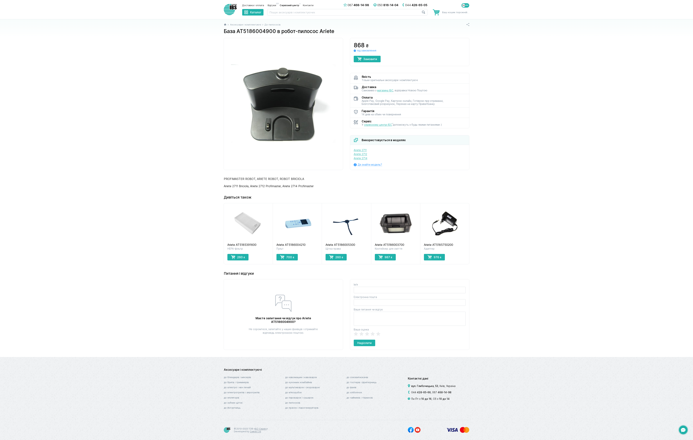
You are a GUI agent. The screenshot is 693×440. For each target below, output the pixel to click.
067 (441, 392)
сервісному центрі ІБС (378, 124)
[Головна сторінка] (225, 24)
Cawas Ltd (255, 431)
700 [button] (290, 257)
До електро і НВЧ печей (237, 387)
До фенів (351, 387)
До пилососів (292, 402)
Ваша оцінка (361, 329)
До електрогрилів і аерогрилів (242, 392)
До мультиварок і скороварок (302, 387)
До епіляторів (231, 397)
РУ (467, 5)
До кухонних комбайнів (298, 382)
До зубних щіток (233, 402)
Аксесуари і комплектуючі (243, 369)
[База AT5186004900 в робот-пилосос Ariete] (283, 104)
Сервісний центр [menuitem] (289, 5)
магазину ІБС (385, 90)
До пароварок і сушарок (299, 397)
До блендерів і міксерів (237, 377)
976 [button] (437, 257)
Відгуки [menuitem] (273, 5)
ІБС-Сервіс (261, 428)
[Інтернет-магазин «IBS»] (230, 9)
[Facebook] (411, 430)
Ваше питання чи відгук (368, 309)
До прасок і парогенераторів (302, 407)
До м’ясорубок (293, 392)
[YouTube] (417, 430)
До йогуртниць (232, 407)
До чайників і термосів (359, 397)
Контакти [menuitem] (308, 5)
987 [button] (388, 257)
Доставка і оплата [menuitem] (253, 5)
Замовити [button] (370, 59)
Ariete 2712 (360, 154)
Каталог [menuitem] (255, 12)
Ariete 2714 (360, 158)
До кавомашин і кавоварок (301, 377)
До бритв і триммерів (236, 382)
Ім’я (356, 284)
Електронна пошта (365, 297)
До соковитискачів (357, 377)
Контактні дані (418, 378)
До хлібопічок (354, 392)
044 (421, 392)
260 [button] (241, 257)
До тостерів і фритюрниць (361, 382)
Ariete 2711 (360, 150)
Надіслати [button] (364, 343)
